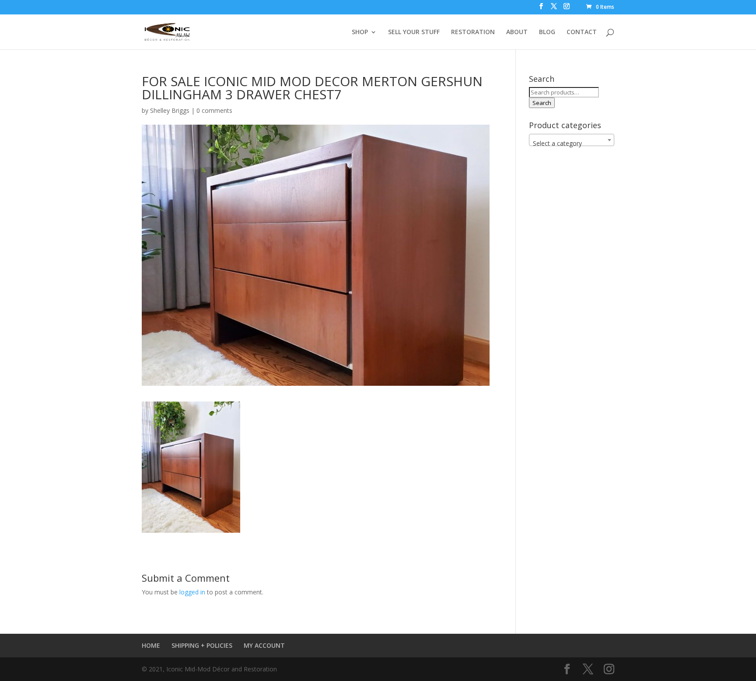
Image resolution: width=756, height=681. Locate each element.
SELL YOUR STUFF (414, 32)
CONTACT (582, 32)
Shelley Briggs (169, 110)
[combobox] (571, 140)
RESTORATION (473, 32)
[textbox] (571, 143)
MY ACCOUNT (264, 645)
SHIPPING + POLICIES (202, 645)
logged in (192, 592)
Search (541, 103)
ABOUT (517, 32)
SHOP (360, 32)
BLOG (547, 32)
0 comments (214, 110)
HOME (151, 645)
